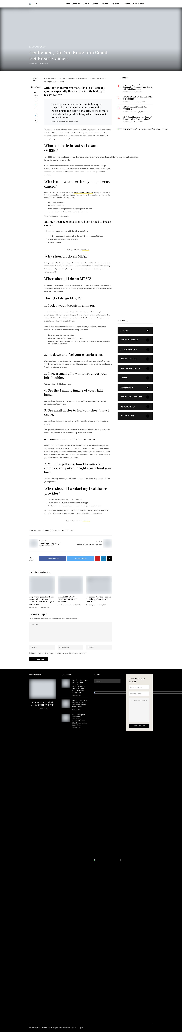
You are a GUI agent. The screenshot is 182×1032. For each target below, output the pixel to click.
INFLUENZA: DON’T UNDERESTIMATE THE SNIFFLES (67, 599)
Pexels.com (85, 250)
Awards (105, 4)
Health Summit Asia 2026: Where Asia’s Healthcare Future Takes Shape (79, 703)
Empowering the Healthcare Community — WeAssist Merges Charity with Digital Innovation (41, 600)
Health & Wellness (37, 46)
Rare (63, 530)
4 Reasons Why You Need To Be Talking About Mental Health (98, 599)
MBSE (48, 530)
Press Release (138, 4)
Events (95, 4)
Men (56, 530)
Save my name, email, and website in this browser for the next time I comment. (58, 653)
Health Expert (36, 87)
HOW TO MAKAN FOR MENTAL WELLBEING (135, 108)
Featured (126, 4)
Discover (76, 4)
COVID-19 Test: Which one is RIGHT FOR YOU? (42, 703)
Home (67, 4)
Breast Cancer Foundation (83, 193)
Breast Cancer (36, 530)
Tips (71, 530)
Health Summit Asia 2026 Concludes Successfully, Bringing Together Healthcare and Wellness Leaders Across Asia (79, 686)
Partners (115, 4)
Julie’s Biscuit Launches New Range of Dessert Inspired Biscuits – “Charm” (137, 118)
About (86, 4)
